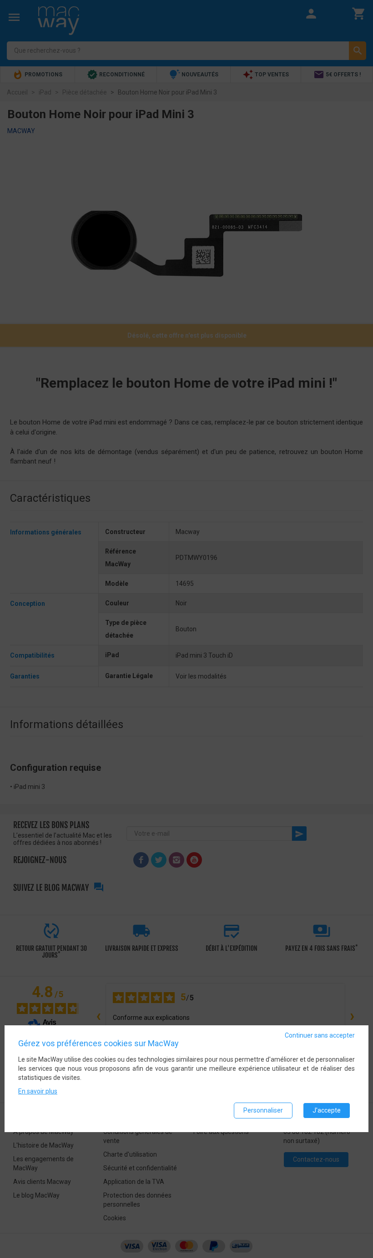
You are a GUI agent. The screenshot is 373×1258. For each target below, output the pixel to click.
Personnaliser (263, 1110)
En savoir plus (37, 1091)
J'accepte (327, 1110)
